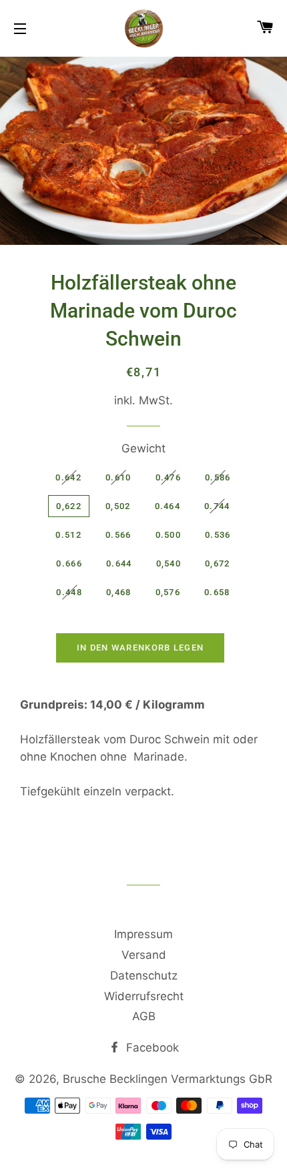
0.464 (168, 506)
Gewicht (143, 448)
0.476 (169, 477)
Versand (143, 954)
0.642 (68, 477)
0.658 (217, 592)
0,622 (68, 506)
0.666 (69, 563)
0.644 (119, 563)
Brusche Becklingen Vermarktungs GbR (167, 1079)
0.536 (218, 535)
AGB (144, 1016)
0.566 (118, 535)
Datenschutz (144, 975)
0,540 (169, 563)
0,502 (118, 506)
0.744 (217, 506)
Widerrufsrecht (144, 996)
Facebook (151, 1047)
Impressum (143, 934)
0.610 (118, 477)
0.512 (68, 535)
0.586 (218, 477)
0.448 (69, 592)
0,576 (168, 592)
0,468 (118, 592)
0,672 (217, 563)
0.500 (169, 535)
